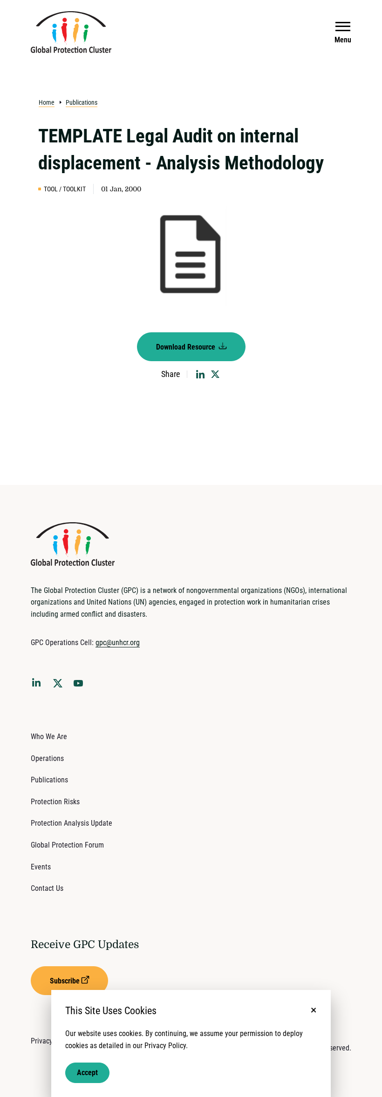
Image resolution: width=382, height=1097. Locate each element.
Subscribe (65, 980)
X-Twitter (59, 686)
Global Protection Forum (67, 845)
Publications (81, 102)
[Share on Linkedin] (200, 374)
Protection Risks (55, 801)
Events (41, 866)
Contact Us (47, 888)
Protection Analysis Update (71, 823)
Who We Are (49, 736)
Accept (87, 1072)
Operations (47, 758)
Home (47, 102)
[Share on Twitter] (215, 374)
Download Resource (186, 347)
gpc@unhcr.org (118, 642)
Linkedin (38, 684)
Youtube (81, 686)
